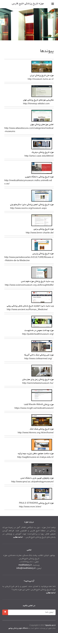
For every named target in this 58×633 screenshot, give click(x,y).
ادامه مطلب (18, 537)
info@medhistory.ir (26, 568)
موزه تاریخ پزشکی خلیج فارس (28, 3)
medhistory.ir (25, 565)
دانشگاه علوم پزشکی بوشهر (18, 628)
